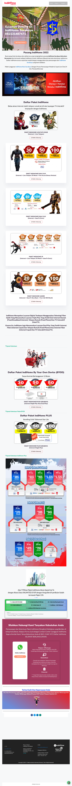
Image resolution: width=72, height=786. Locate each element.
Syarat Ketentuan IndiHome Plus (16, 456)
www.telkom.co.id (7, 748)
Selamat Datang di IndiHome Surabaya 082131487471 (19, 30)
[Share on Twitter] (34, 715)
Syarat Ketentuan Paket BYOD (15, 411)
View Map (24, 753)
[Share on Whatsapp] (40, 715)
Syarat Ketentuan (11, 346)
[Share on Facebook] (32, 715)
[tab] (16, 602)
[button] (36, 346)
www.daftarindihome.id (43, 747)
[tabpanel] (36, 614)
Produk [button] (56, 3)
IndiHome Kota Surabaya (23, 67)
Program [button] (63, 3)
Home (51, 3)
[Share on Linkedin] (37, 715)
